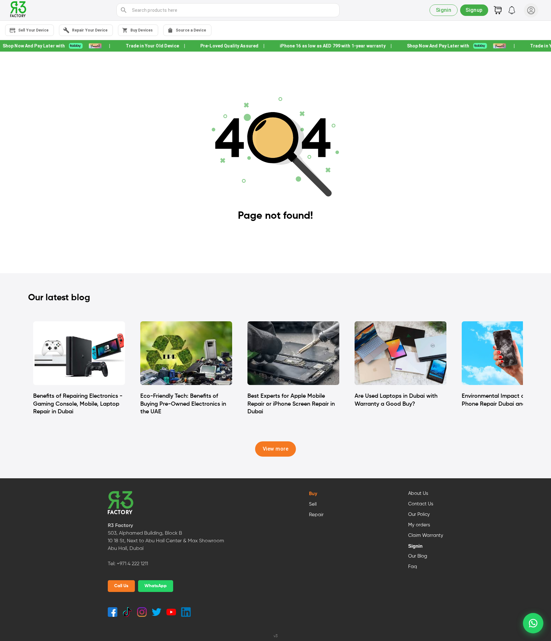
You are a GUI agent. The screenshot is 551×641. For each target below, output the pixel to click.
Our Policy (419, 514)
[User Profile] (531, 10)
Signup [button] (474, 10)
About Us (418, 493)
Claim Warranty (425, 535)
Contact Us (420, 504)
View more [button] (275, 449)
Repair (316, 515)
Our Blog (417, 556)
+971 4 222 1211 (132, 563)
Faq (412, 567)
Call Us (121, 586)
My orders (419, 525)
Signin (415, 546)
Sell (313, 504)
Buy (313, 494)
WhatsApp (155, 586)
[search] (124, 10)
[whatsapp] (533, 623)
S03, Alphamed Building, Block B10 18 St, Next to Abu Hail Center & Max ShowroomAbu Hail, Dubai (166, 541)
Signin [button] (444, 10)
